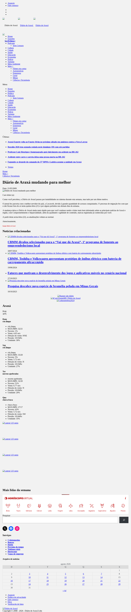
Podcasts (11, 43)
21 (101, 581)
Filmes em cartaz (19, 69)
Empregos (17, 73)
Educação (12, 55)
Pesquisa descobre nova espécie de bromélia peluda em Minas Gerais (53, 286)
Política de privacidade (17, 597)
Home (5, 171)
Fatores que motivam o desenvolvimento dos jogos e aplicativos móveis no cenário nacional (67, 273)
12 (65, 577)
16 (12, 581)
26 (65, 584)
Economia (12, 57)
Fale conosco (13, 5)
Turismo (11, 62)
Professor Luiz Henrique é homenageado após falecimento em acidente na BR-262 (43, 152)
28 (101, 584)
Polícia (10, 59)
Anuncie (11, 3)
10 (30, 577)
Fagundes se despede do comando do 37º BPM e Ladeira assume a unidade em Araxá (44, 162)
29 (119, 584)
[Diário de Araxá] (33, 25)
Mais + (10, 66)
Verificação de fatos (16, 604)
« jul (64, 590)
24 (30, 584)
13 (83, 577)
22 (119, 581)
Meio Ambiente (14, 64)
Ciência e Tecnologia (21, 80)
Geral (15, 75)
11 (47, 577)
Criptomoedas (14, 540)
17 (30, 581)
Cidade (10, 50)
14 (101, 577)
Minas (15, 78)
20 (83, 581)
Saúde (10, 52)
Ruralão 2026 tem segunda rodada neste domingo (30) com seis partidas (39, 147)
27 (83, 584)
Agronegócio (18, 71)
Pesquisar (6, 515)
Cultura (11, 48)
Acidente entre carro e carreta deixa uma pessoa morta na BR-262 (36, 157)
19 (65, 581)
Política (11, 41)
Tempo (10, 167)
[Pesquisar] (123, 520)
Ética (10, 602)
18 (48, 581)
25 (48, 584)
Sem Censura (18, 45)
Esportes (11, 39)
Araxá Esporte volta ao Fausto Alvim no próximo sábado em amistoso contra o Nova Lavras (47, 142)
